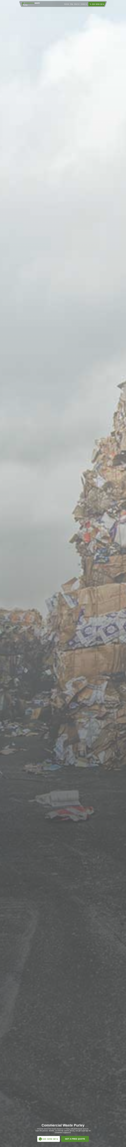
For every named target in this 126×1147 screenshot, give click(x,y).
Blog (71, 4)
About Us (76, 4)
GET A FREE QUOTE (75, 1139)
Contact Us (84, 4)
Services (66, 4)
